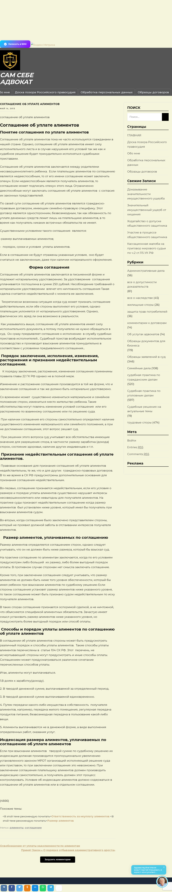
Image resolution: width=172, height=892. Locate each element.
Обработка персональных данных (107, 92)
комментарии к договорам (147, 323)
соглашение (33, 827)
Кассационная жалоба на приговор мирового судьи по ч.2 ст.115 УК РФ (146, 248)
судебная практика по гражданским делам (143, 377)
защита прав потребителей (147, 311)
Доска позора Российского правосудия (45, 92)
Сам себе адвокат (16, 78)
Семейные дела (139, 368)
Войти (131, 440)
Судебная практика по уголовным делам (143, 393)
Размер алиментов (60, 820)
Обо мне (133, 153)
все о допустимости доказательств (142, 284)
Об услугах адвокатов (143, 334)
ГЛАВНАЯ (134, 135)
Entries (135, 447)
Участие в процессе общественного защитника (147, 235)
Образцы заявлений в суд (146, 356)
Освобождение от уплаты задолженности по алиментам (40, 845)
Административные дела (145, 270)
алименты (17, 827)
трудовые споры (139, 422)
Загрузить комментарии (58, 859)
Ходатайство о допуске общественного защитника (147, 223)
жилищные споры (140, 304)
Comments (138, 454)
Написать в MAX (17, 44)
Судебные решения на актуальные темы (144, 409)
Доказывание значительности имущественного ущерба (146, 194)
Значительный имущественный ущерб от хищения (146, 210)
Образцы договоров (153, 92)
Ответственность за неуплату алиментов (80, 816)
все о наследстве (140, 298)
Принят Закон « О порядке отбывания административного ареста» (68, 850)
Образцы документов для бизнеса (146, 343)
